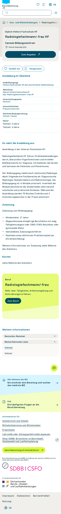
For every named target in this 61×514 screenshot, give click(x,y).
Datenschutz (23, 495)
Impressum (8, 495)
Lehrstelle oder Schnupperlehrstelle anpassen (26, 434)
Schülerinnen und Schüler (15, 421)
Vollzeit (9, 347)
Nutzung (6, 501)
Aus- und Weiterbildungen (24, 22)
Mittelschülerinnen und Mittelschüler (21, 425)
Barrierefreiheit (41, 495)
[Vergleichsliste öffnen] (44, 4)
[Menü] (56, 13)
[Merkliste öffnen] (38, 4)
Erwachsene (8, 429)
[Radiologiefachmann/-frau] (30, 296)
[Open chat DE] (54, 368)
